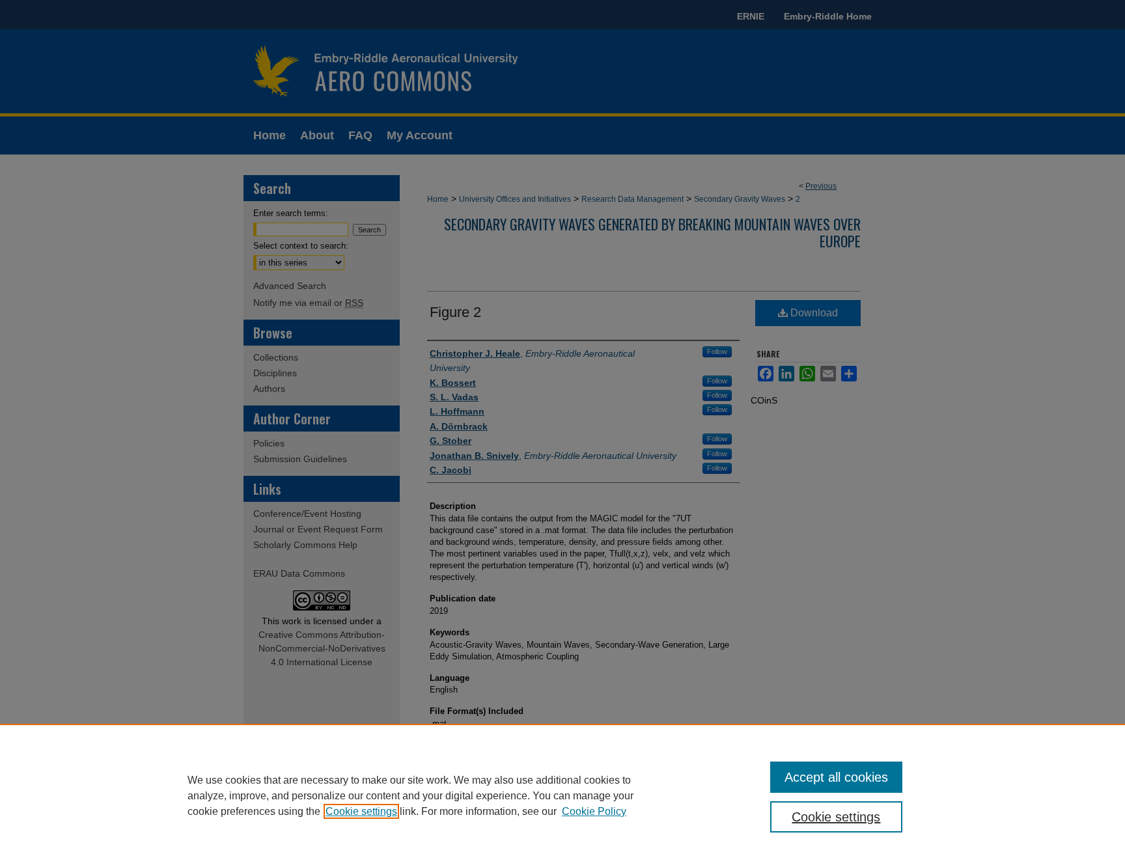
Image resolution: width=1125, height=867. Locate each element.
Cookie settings (361, 811)
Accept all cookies (836, 777)
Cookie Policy (594, 811)
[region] (562, 795)
